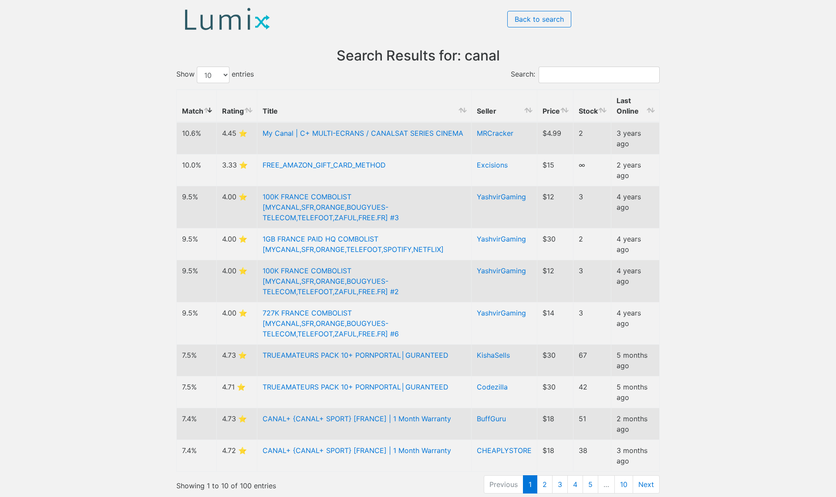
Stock (588, 111)
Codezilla (492, 387)
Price (551, 111)
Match (192, 111)
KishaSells (493, 355)
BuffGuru (491, 418)
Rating (233, 111)
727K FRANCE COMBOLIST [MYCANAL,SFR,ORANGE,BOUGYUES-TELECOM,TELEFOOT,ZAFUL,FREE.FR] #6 (331, 323)
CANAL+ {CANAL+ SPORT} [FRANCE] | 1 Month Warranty (357, 418)
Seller (486, 111)
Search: (523, 74)
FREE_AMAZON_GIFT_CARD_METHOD (324, 165)
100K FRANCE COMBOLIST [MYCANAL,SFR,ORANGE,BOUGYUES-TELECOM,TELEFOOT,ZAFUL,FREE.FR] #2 (331, 281)
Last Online (628, 105)
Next (646, 484)
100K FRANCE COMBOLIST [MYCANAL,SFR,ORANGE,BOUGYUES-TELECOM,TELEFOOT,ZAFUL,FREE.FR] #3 (331, 207)
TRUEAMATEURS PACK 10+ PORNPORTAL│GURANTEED (355, 355)
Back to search (539, 19)
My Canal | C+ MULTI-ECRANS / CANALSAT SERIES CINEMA (363, 133)
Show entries (215, 74)
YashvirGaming (501, 196)
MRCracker (495, 133)
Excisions (492, 165)
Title (270, 111)
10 (623, 484)
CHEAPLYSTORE (504, 450)
